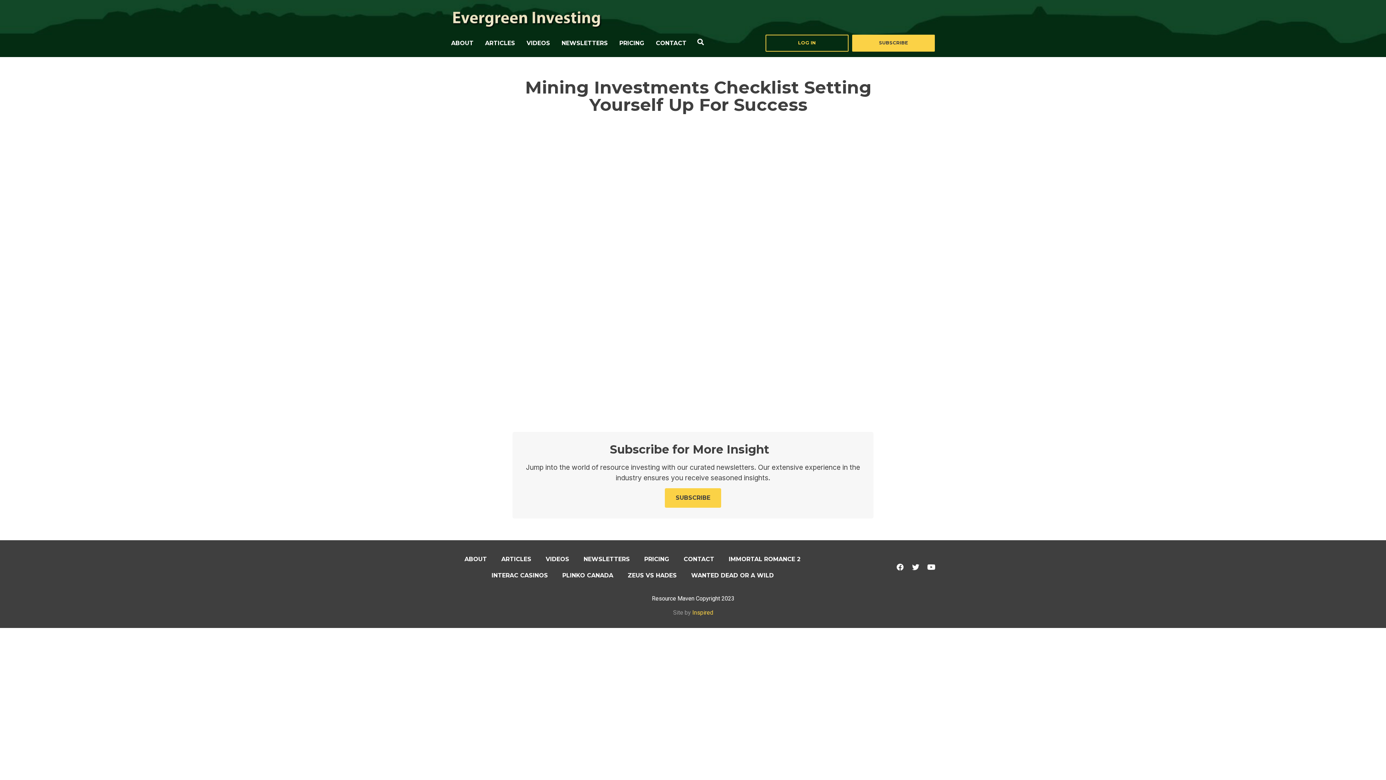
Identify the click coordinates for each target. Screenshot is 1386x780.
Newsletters (585, 43)
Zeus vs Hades (652, 575)
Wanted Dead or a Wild (732, 575)
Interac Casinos (520, 575)
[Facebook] (900, 567)
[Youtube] (931, 567)
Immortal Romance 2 (765, 559)
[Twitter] (915, 567)
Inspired (702, 612)
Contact (671, 43)
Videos (538, 43)
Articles (500, 43)
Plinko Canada (587, 575)
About (462, 43)
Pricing (631, 43)
